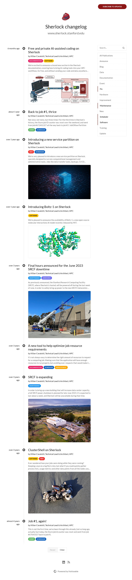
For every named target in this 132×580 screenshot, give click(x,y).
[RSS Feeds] (69, 562)
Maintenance (105, 105)
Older (62, 550)
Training (103, 128)
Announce (104, 61)
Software (104, 122)
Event (102, 83)
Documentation (106, 78)
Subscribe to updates (112, 7)
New (102, 111)
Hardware (104, 94)
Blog (102, 67)
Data (102, 72)
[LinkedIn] (65, 562)
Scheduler (104, 117)
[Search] (123, 47)
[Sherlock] (66, 17)
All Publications (106, 55)
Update (103, 133)
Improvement (105, 100)
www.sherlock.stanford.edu (66, 33)
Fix (101, 89)
